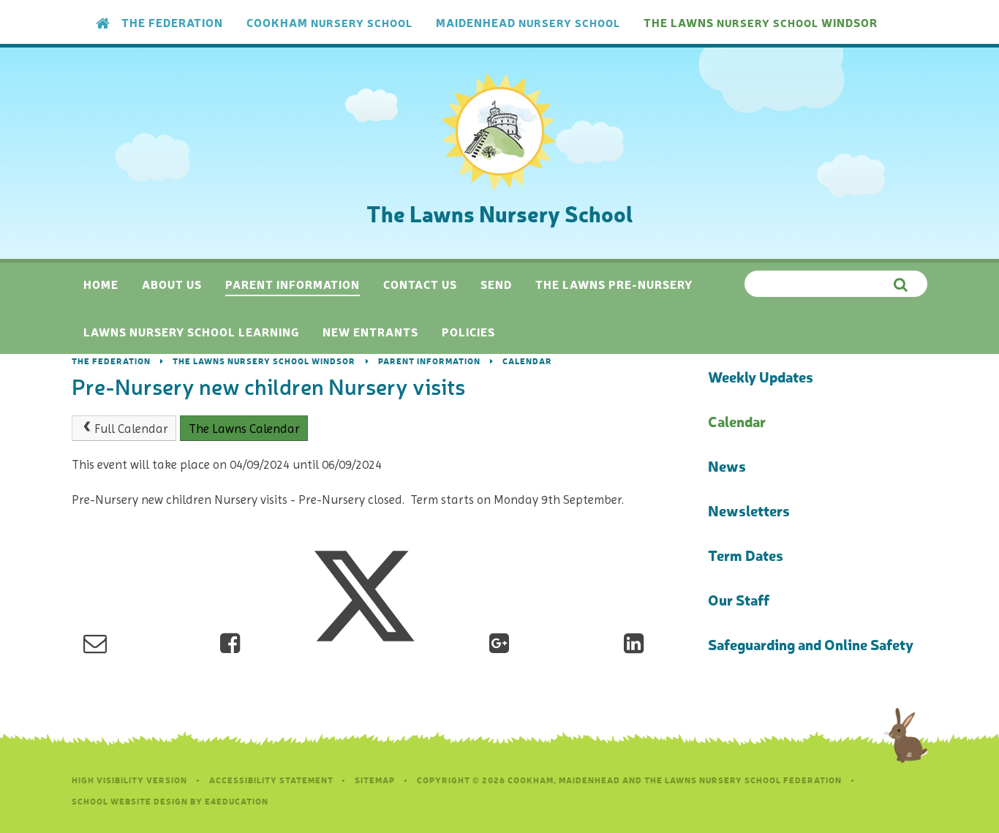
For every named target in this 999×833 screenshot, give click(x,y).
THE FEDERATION (111, 360)
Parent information (429, 360)
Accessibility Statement (271, 779)
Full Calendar (131, 428)
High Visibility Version (129, 779)
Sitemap (375, 779)
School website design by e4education (170, 801)
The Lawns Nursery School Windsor (264, 360)
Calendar (527, 360)
